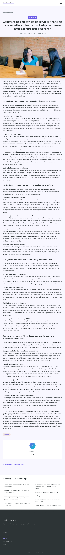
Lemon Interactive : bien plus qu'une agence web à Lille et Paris (17, 504)
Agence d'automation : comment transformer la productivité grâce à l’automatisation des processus (47, 486)
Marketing (10, 12)
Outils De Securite (9, 520)
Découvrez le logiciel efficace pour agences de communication (47, 500)
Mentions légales (7, 541)
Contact (5, 544)
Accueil (4, 12)
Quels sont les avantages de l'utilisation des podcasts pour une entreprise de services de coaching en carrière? (46, 494)
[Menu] (60, 3)
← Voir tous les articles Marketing (13, 464)
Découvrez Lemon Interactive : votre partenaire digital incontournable (16, 491)
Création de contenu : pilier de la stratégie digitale (48, 505)
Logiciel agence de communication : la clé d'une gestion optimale (16, 485)
